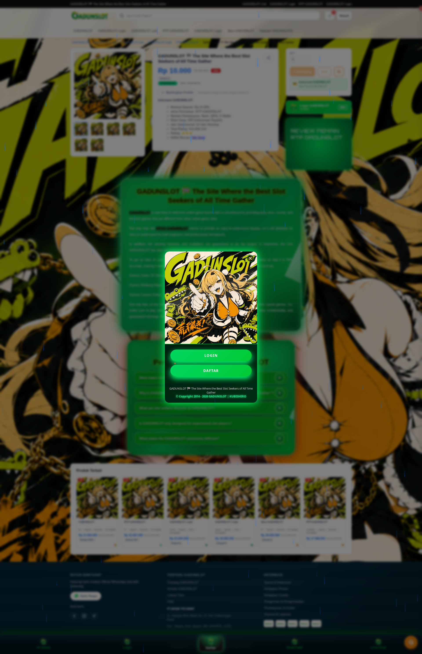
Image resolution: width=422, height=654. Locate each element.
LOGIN (211, 355)
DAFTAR (211, 370)
